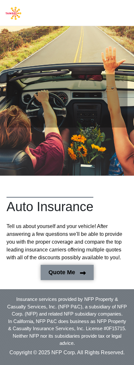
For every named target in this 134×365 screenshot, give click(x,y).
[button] (13, 13)
